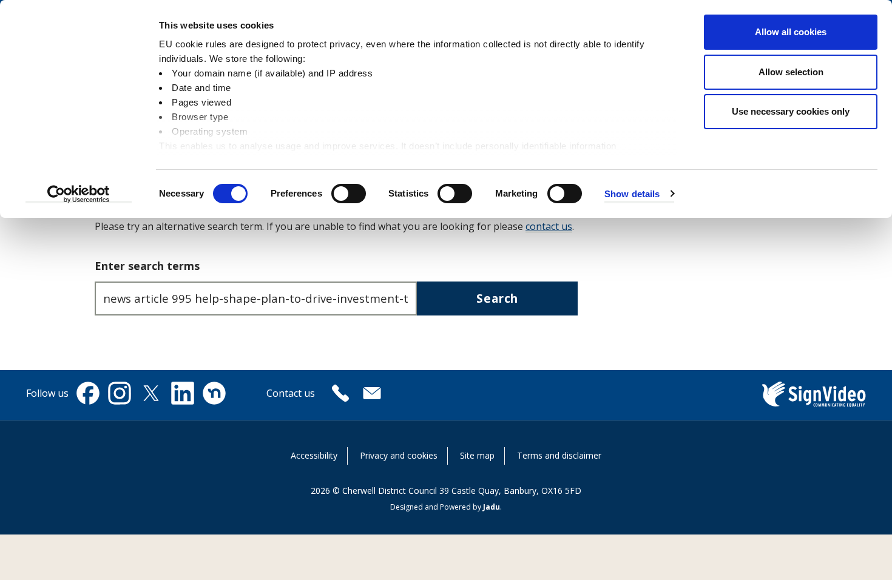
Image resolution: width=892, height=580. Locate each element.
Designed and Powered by (445, 507)
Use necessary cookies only (791, 111)
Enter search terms (147, 265)
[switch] (348, 193)
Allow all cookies (790, 32)
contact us (548, 226)
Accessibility (314, 455)
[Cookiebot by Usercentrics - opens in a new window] (78, 194)
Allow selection (791, 72)
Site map (477, 455)
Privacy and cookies (399, 455)
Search (497, 298)
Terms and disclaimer (559, 455)
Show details (632, 194)
